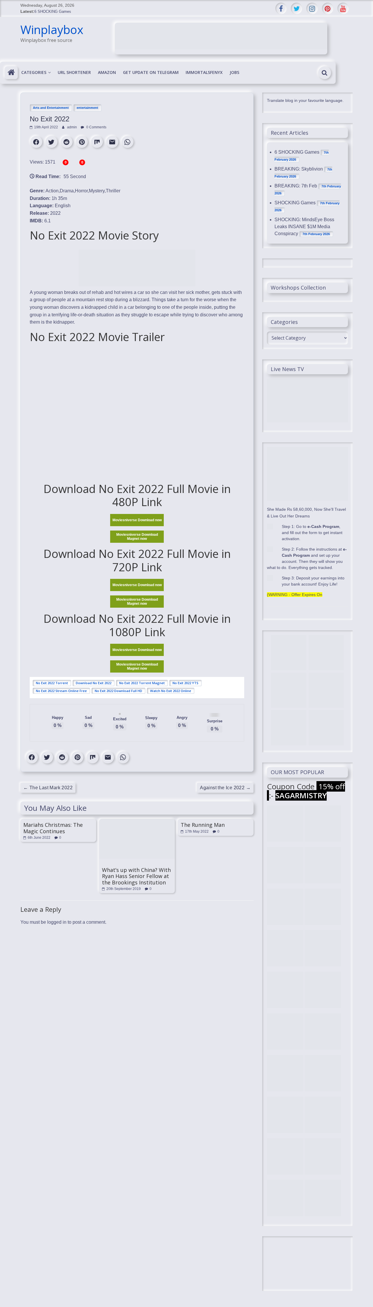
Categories (33, 72)
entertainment (87, 107)
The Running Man (203, 824)
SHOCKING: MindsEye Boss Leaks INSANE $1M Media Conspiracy (304, 226)
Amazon (107, 72)
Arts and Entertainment (51, 107)
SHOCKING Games (295, 202)
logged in (56, 922)
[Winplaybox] (11, 72)
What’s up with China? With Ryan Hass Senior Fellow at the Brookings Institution (136, 876)
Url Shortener (74, 72)
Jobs (234, 72)
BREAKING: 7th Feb (296, 185)
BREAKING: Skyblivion (299, 168)
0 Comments (95, 127)
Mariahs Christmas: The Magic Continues (53, 828)
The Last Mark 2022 (48, 787)
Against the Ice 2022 (225, 787)
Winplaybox (51, 30)
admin (72, 127)
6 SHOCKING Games (52, 11)
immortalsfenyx (204, 72)
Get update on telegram (151, 72)
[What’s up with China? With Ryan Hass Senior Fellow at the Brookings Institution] (137, 822)
